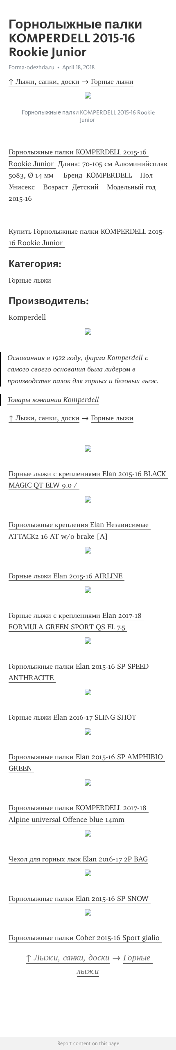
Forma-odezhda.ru (31, 67)
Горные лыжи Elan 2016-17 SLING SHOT (72, 717)
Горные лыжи (112, 81)
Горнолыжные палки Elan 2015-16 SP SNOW (80, 898)
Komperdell (27, 317)
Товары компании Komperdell (53, 399)
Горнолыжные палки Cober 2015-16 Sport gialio (85, 937)
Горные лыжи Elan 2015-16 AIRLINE (66, 575)
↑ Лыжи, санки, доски (44, 81)
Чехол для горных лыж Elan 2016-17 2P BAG (78, 858)
